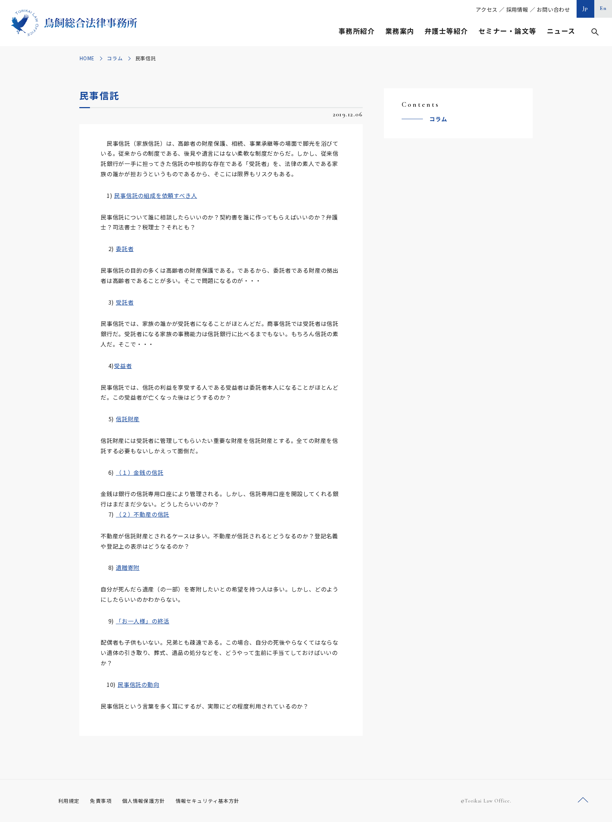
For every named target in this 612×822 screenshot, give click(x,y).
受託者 (125, 302)
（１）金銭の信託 (139, 472)
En (603, 8)
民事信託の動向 (138, 684)
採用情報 (517, 9)
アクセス (487, 9)
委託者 (125, 248)
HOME (87, 58)
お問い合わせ (553, 9)
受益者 (123, 365)
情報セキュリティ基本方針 (207, 800)
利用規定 (68, 800)
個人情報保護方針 (143, 800)
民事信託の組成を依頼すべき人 (155, 195)
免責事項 (100, 800)
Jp (585, 8)
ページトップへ (583, 800)
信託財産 (128, 419)
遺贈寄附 (128, 567)
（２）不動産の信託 (142, 514)
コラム (115, 58)
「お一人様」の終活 (142, 621)
